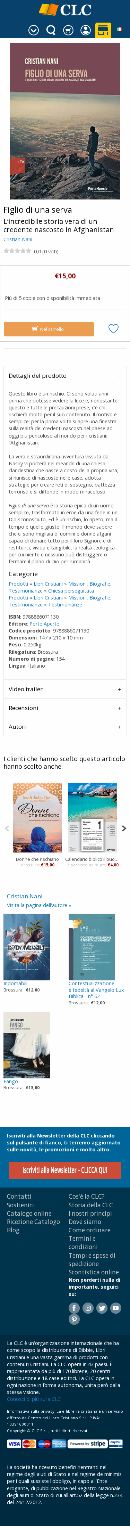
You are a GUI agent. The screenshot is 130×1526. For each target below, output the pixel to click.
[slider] (17, 250)
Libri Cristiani (48, 583)
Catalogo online (29, 1213)
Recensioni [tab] (23, 708)
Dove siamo (85, 1222)
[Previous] (6, 827)
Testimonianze (65, 604)
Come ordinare (90, 1230)
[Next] (124, 827)
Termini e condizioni (83, 1242)
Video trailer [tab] (26, 689)
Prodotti (18, 583)
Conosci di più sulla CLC (34, 1399)
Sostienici (20, 1205)
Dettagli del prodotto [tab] (38, 376)
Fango (10, 1081)
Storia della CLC (91, 1205)
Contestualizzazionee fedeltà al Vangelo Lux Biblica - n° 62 (96, 989)
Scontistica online (94, 1272)
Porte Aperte (44, 623)
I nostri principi (90, 1213)
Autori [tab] (17, 727)
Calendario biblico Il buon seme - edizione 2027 (92, 859)
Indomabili (15, 983)
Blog (13, 1230)
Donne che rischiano (37, 859)
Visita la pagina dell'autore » (39, 905)
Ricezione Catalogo (33, 1222)
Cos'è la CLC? (87, 1196)
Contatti (19, 1196)
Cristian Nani (17, 239)
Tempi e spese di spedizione (92, 1259)
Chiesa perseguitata (71, 590)
